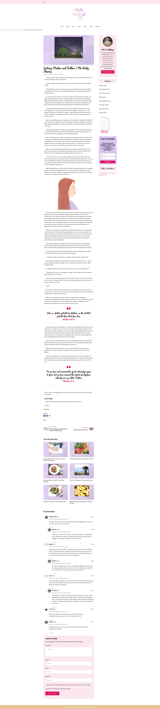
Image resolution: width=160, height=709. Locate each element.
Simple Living (102, 85)
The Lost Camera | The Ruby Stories (81, 480)
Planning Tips (102, 97)
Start (79, 26)
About (73, 26)
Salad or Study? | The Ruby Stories (54, 501)
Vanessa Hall (52, 516)
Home (61, 26)
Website (47, 676)
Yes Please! (108, 162)
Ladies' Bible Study (104, 89)
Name (47, 660)
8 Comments (61, 74)
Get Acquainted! (107, 72)
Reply (92, 516)
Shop (91, 26)
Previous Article (52, 426)
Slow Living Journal (104, 93)
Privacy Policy (90, 707)
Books (85, 26)
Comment (48, 645)
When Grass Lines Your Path (81, 429)
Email (47, 668)
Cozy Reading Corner (105, 101)
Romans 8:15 (68, 381)
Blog (67, 26)
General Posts (103, 112)
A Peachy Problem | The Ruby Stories (81, 459)
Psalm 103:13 (69, 319)
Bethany (54, 529)
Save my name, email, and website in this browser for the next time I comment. (68, 685)
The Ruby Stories (103, 105)
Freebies (98, 26)
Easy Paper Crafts (104, 108)
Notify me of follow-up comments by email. (58, 688)
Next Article (85, 427)
